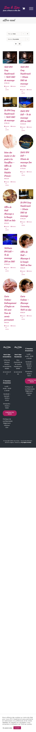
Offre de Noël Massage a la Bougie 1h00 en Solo (9, 214)
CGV (6, 427)
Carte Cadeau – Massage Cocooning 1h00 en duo (25, 303)
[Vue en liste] (19, 44)
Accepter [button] (17, 727)
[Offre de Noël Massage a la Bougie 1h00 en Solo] (10, 196)
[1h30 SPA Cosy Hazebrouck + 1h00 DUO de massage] (10, 57)
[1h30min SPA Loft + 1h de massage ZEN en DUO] (10, 239)
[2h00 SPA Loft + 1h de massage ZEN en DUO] (26, 102)
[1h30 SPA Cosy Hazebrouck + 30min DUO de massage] (26, 57)
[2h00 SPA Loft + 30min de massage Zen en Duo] (26, 141)
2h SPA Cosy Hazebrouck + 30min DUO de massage (25, 209)
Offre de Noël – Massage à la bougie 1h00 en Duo (25, 258)
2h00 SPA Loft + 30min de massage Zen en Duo (26, 159)
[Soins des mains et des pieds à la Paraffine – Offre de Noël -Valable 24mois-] (10, 141)
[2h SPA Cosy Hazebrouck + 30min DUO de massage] (26, 194)
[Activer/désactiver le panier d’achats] (23, 8)
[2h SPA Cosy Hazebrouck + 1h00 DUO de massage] (10, 102)
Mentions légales (9, 442)
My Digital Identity (26, 442)
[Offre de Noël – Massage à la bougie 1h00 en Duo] (26, 241)
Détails (14, 86)
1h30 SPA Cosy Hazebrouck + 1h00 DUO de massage (9, 73)
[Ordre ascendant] (27, 34)
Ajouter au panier (7, 88)
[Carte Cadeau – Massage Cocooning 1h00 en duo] (26, 285)
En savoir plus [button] (7, 728)
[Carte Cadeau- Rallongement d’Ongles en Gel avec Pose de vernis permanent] (10, 285)
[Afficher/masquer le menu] (31, 8)
